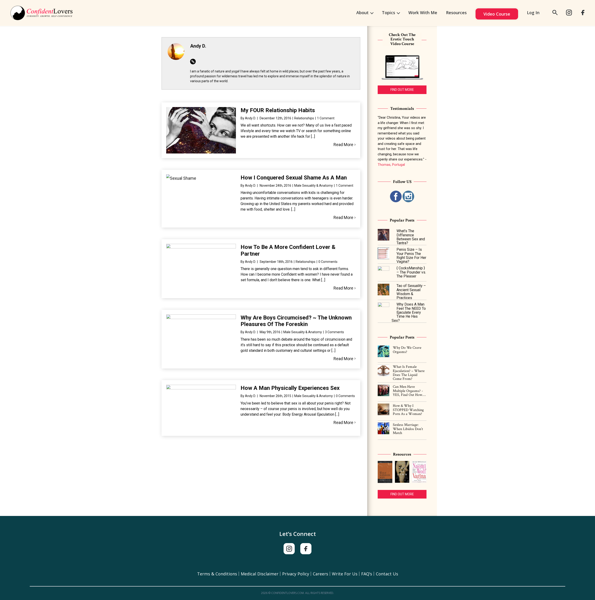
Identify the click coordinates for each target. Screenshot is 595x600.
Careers (320, 574)
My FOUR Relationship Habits (278, 110)
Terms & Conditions (217, 574)
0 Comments (327, 262)
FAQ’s (366, 574)
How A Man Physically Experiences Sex (290, 388)
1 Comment (325, 118)
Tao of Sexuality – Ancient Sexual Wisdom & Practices (411, 292)
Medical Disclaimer (259, 574)
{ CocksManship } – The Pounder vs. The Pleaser (411, 272)
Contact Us (387, 574)
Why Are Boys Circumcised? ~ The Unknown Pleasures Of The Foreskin (296, 321)
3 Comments (334, 332)
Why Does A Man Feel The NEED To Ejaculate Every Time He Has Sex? (409, 312)
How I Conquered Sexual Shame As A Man (294, 177)
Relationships (304, 118)
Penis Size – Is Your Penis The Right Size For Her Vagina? (411, 256)
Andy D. (250, 118)
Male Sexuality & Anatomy (313, 185)
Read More (343, 144)
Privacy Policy (295, 574)
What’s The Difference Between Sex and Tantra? (411, 237)
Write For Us (344, 574)
